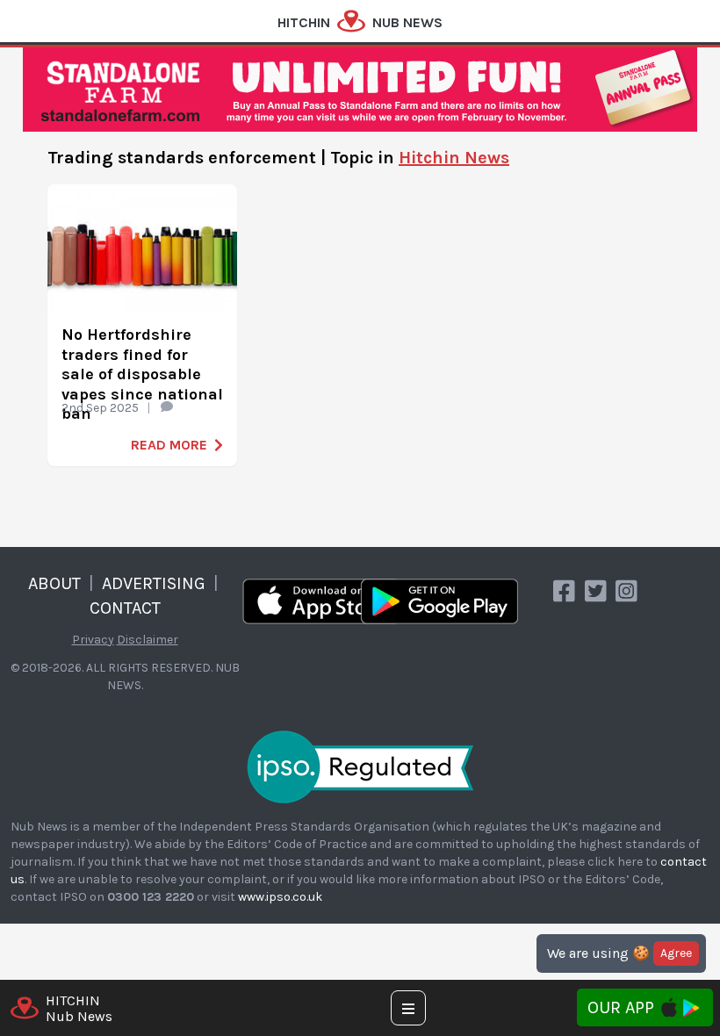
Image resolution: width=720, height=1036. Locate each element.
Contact (125, 608)
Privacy (93, 639)
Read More (169, 444)
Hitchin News (454, 157)
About (54, 583)
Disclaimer (147, 639)
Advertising (153, 583)
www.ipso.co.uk (280, 896)
